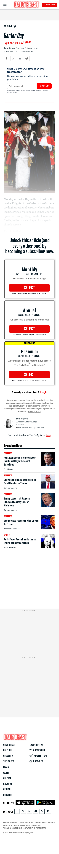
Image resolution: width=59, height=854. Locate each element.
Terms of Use (40, 91)
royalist (21, 425)
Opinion (7, 789)
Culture (7, 778)
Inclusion (36, 825)
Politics (7, 750)
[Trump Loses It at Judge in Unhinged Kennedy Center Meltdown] (48, 506)
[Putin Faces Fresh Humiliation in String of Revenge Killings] (48, 547)
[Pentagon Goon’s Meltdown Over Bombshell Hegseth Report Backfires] (48, 465)
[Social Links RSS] (42, 812)
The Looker (8, 761)
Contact (14, 822)
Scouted (7, 795)
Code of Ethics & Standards (16, 825)
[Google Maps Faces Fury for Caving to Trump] (48, 528)
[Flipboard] (48, 812)
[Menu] (8, 4)
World (6, 773)
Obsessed (8, 756)
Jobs (27, 822)
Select (29, 288)
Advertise (36, 822)
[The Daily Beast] (26, 5)
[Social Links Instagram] (29, 812)
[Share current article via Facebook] (6, 58)
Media (6, 767)
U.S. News (7, 784)
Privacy (51, 822)
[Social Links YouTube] (35, 812)
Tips (22, 822)
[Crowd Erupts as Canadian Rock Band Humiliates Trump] (48, 487)
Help (44, 822)
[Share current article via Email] (20, 58)
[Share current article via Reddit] (27, 58)
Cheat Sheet (9, 745)
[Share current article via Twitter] (13, 58)
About (6, 822)
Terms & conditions (12, 828)
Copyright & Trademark (34, 828)
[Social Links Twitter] (23, 812)
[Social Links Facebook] (16, 812)
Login (43, 392)
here (48, 435)
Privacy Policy (12, 92)
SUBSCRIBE (49, 4)
